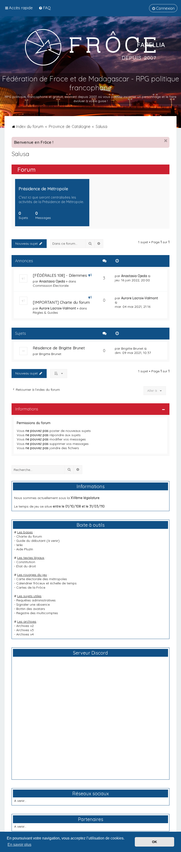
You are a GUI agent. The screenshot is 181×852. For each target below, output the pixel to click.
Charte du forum (29, 536)
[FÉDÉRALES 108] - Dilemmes (60, 275)
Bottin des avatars (30, 609)
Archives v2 (25, 626)
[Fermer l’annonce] (165, 140)
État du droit (26, 566)
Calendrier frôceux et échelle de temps (46, 583)
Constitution (25, 562)
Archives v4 (25, 634)
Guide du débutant (30, 541)
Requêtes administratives (36, 600)
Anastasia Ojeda (52, 281)
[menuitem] (44, 7)
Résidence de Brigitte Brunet (59, 347)
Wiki (19, 545)
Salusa (20, 153)
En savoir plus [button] (19, 845)
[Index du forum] (90, 47)
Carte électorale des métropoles (41, 579)
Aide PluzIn (24, 549)
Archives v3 (25, 630)
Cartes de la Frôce (30, 587)
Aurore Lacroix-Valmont (57, 308)
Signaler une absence (33, 604)
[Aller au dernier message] (149, 276)
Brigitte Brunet (50, 354)
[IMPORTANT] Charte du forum (61, 302)
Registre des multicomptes (37, 613)
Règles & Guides (45, 312)
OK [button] (154, 842)
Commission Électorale (51, 285)
